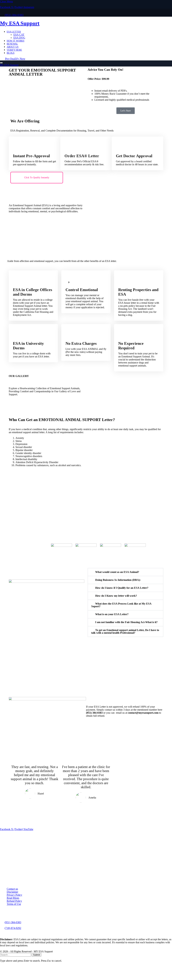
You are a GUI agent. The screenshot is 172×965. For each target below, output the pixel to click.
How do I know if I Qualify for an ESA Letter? (121, 587)
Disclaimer (12, 891)
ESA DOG (19, 37)
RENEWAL (12, 43)
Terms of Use (14, 904)
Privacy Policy (14, 894)
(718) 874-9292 (13, 928)
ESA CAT (18, 34)
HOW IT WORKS (15, 40)
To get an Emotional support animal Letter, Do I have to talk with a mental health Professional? (125, 631)
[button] (125, 572)
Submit (36, 955)
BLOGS (10, 53)
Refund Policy (14, 901)
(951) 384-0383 (13, 922)
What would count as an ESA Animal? (117, 572)
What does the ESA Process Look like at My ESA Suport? (121, 605)
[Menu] (1, 62)
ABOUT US (12, 46)
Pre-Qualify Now (15, 58)
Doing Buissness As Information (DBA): (118, 579)
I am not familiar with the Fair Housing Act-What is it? (126, 622)
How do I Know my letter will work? (116, 595)
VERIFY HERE (14, 49)
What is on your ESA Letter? (111, 614)
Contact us (12, 888)
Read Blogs (13, 897)
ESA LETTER (14, 31)
